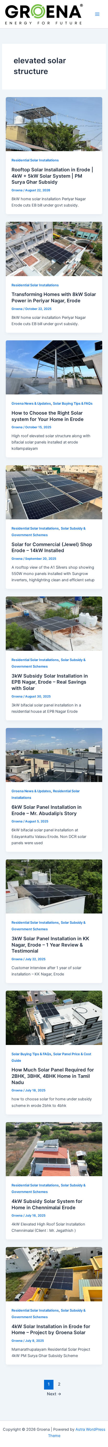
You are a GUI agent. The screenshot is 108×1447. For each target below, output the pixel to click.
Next (54, 1393)
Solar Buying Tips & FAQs (73, 403)
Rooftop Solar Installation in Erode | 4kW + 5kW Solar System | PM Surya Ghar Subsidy (52, 176)
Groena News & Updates (31, 403)
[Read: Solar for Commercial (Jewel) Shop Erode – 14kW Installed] (54, 492)
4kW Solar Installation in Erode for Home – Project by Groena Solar (51, 1329)
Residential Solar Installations (35, 160)
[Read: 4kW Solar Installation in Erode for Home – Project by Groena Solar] (54, 1274)
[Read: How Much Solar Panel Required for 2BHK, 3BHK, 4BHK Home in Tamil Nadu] (54, 1017)
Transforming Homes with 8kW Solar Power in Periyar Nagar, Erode (54, 297)
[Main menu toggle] (97, 14)
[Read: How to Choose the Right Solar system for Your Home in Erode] (54, 367)
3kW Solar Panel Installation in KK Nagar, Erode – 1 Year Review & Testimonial (50, 945)
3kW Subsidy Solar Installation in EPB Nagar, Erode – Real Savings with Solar (50, 682)
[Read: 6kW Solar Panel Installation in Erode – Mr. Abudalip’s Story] (54, 754)
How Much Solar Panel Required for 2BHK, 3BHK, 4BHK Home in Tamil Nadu (53, 1076)
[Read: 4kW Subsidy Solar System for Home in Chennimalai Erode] (54, 1149)
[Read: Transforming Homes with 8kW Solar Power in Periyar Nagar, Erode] (54, 248)
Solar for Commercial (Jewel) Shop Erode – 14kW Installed (52, 547)
